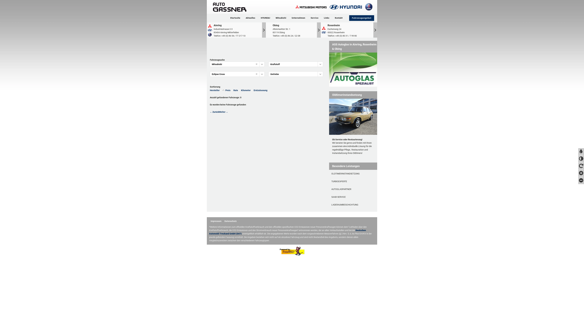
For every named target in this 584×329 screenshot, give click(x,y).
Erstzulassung (260, 90)
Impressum (216, 221)
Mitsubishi (281, 18)
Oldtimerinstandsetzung (345, 173)
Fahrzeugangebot (361, 18)
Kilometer (246, 90)
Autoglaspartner (341, 189)
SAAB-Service (338, 197)
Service (314, 18)
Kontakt (339, 18)
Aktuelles (250, 18)
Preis (227, 90)
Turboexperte (339, 181)
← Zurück (214, 112)
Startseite (235, 18)
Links (326, 18)
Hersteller (215, 90)
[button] (262, 64)
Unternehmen (298, 18)
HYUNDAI (265, 18)
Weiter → (223, 112)
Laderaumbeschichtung (344, 204)
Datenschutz (230, 221)
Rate (235, 90)
